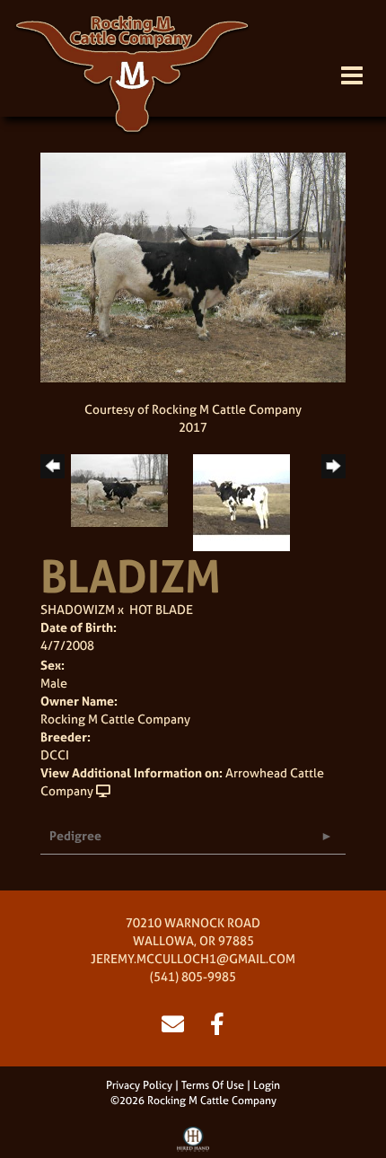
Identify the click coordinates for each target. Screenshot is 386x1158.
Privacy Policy (139, 1085)
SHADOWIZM (77, 609)
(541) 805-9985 (193, 976)
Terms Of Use (212, 1085)
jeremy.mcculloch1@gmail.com (193, 958)
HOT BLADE (161, 609)
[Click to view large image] (193, 265)
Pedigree (75, 835)
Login (266, 1085)
